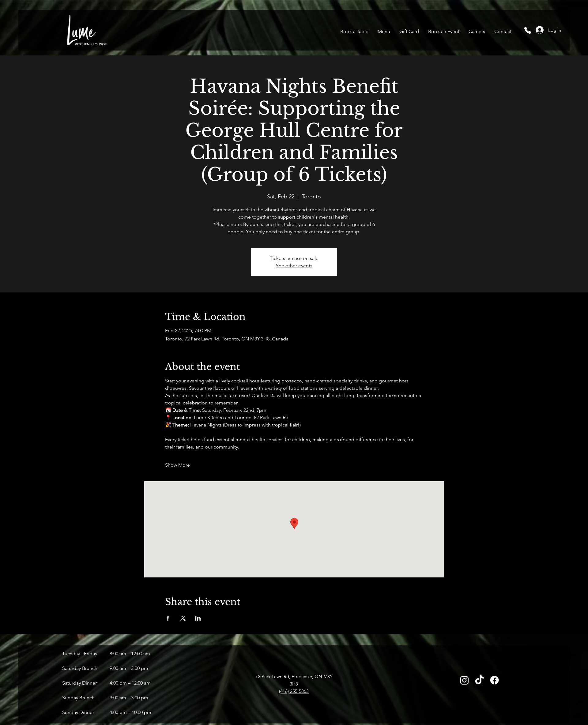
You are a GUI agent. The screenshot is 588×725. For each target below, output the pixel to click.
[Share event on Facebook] (168, 618)
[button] (384, 31)
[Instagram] (464, 680)
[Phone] (527, 30)
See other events (294, 266)
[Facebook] (494, 680)
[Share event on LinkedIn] (198, 618)
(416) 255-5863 (294, 691)
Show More (177, 465)
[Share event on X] (183, 618)
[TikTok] (479, 680)
